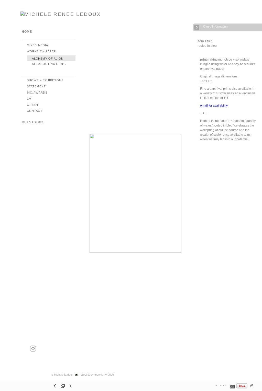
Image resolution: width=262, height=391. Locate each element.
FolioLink (84, 374)
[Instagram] (33, 351)
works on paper (41, 51)
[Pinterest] (242, 388)
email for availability (214, 105)
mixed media (37, 45)
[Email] (232, 388)
